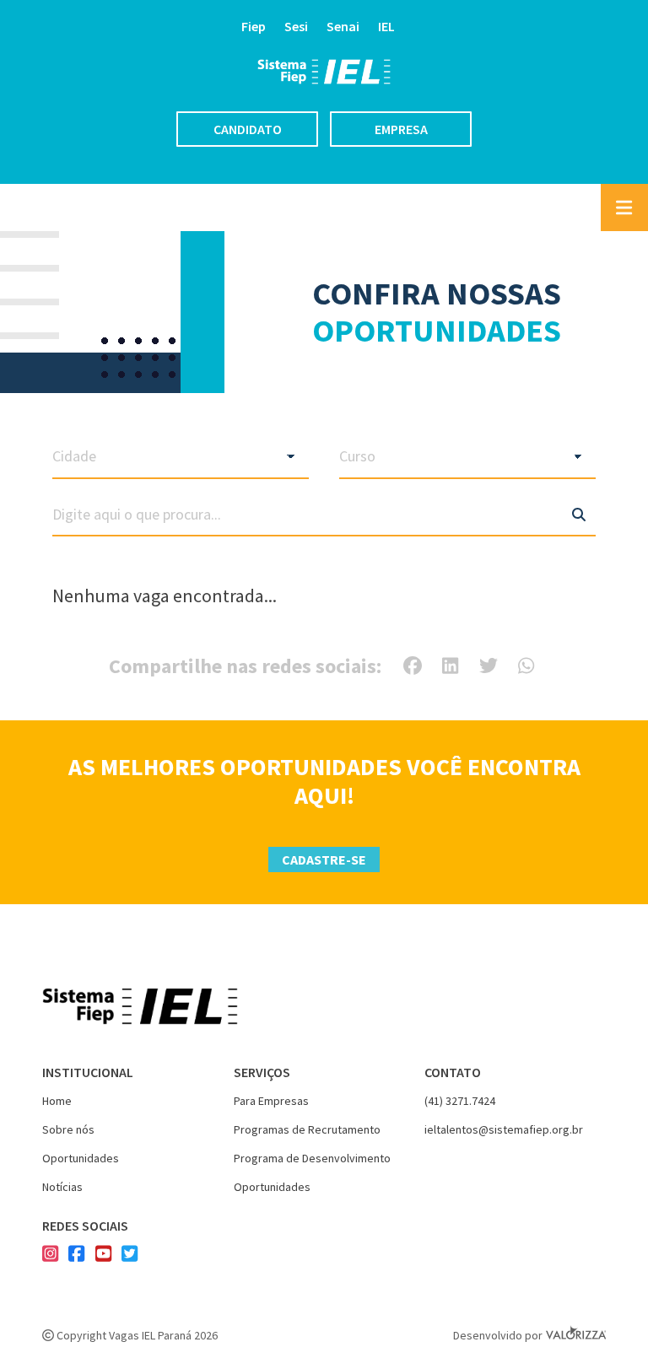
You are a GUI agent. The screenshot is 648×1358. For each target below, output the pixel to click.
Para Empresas (271, 1100)
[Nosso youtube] (103, 1255)
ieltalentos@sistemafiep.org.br (503, 1129)
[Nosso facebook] (76, 1255)
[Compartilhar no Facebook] (412, 665)
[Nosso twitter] (130, 1255)
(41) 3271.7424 (459, 1100)
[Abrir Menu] (624, 207)
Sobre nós (68, 1129)
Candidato (247, 129)
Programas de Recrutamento (307, 1129)
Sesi (296, 26)
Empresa (401, 129)
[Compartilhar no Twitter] (488, 665)
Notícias (62, 1186)
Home (57, 1100)
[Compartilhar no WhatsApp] (526, 665)
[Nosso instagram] (50, 1255)
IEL (386, 26)
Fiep (253, 26)
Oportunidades (80, 1158)
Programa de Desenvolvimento (312, 1158)
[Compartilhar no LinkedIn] (450, 665)
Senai (343, 26)
